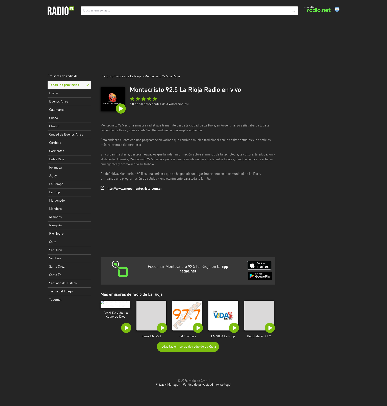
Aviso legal (223, 384)
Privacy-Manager (168, 384)
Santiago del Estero (63, 283)
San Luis (55, 258)
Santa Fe (55, 275)
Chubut (54, 126)
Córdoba (55, 143)
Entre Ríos (56, 159)
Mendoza (55, 209)
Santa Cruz (56, 266)
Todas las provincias (64, 85)
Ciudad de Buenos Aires (66, 134)
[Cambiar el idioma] (337, 9)
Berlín (53, 93)
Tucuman (55, 299)
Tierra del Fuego (61, 291)
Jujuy (53, 176)
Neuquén (55, 225)
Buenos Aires (58, 101)
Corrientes (56, 151)
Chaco (53, 118)
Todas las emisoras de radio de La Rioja (188, 346)
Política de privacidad (198, 384)
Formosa (55, 167)
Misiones (55, 217)
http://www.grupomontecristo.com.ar (134, 189)
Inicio (104, 76)
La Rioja (54, 192)
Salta (52, 242)
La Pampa (56, 184)
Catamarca (56, 110)
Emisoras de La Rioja (126, 76)
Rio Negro (56, 233)
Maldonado (57, 200)
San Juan (55, 250)
